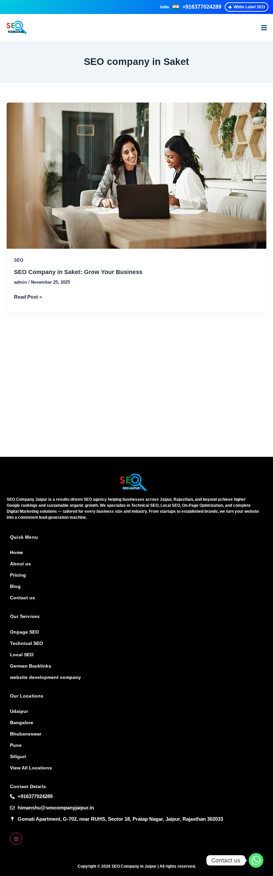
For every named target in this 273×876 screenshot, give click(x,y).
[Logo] (133, 482)
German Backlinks (30, 666)
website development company (45, 677)
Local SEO (22, 654)
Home (16, 552)
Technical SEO (26, 643)
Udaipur (19, 711)
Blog (15, 586)
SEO (18, 260)
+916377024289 (201, 7)
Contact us (22, 597)
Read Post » (28, 296)
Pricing (18, 575)
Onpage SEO (24, 632)
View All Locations (31, 767)
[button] (264, 27)
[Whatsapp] (256, 860)
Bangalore (21, 722)
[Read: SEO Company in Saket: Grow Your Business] (136, 176)
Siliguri (18, 756)
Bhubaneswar (25, 733)
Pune (16, 745)
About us (20, 563)
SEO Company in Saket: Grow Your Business (78, 271)
